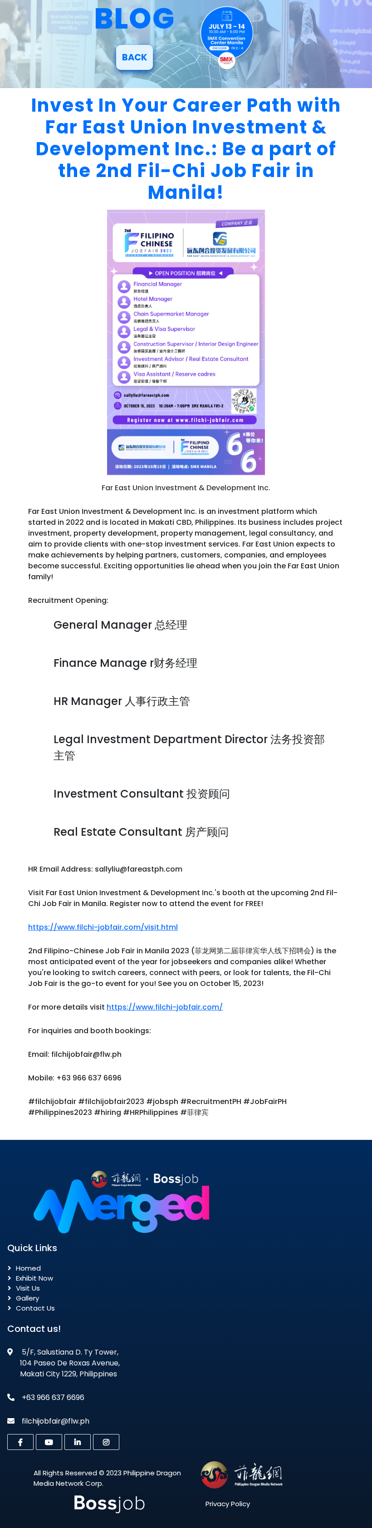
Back (134, 57)
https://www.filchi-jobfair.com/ (165, 1007)
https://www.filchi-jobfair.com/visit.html (103, 927)
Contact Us (35, 1308)
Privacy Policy (228, 1503)
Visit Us (28, 1288)
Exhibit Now (34, 1278)
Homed (28, 1268)
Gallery (27, 1298)
